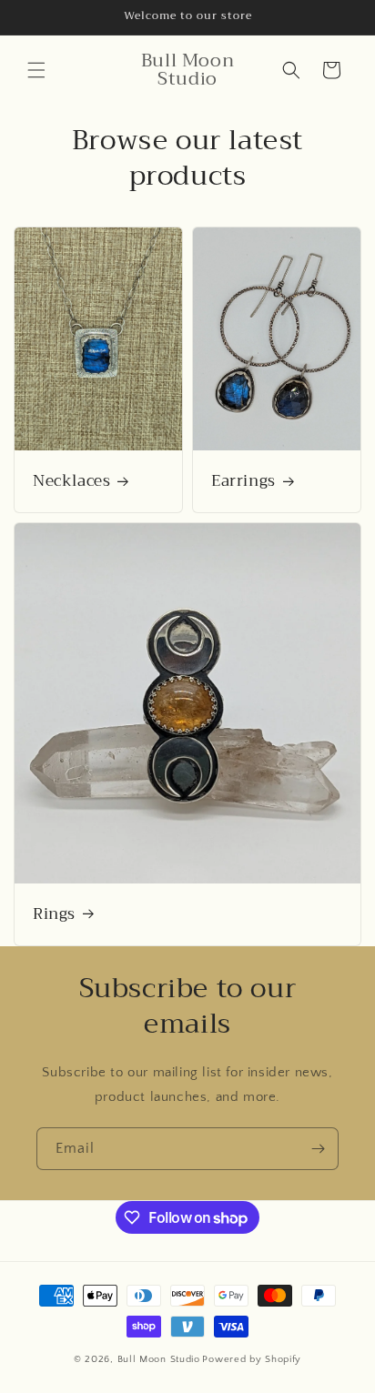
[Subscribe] (318, 1148)
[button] (36, 70)
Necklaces (71, 481)
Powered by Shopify (251, 1359)
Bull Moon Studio (158, 1359)
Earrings (243, 481)
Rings (54, 914)
